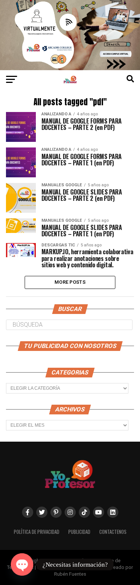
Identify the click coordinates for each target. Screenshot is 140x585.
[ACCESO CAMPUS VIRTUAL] (70, 68)
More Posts (70, 282)
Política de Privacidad (36, 531)
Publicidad (79, 531)
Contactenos (113, 531)
